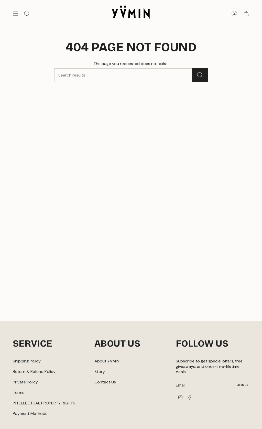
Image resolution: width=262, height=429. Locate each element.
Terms (18, 392)
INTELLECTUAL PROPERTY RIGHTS (44, 403)
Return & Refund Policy (34, 371)
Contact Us (105, 382)
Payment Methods (30, 413)
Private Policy (25, 382)
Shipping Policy (27, 361)
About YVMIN (106, 361)
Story (99, 371)
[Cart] (246, 13)
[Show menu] (15, 13)
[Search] (200, 75)
